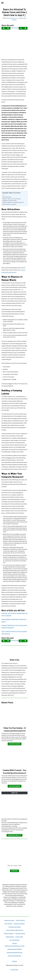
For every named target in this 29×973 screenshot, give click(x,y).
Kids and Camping (20, 933)
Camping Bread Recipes (14, 955)
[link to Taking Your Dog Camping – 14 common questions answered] (14, 715)
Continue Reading (14, 744)
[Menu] (2, 3)
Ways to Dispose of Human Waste (12, 199)
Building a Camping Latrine (10, 200)
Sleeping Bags (10, 937)
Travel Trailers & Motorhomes (14, 930)
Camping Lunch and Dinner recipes (14, 946)
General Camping (9, 933)
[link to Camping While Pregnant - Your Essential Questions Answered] (14, 757)
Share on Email (14, 27)
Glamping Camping (19, 923)
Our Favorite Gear (14, 940)
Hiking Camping (20, 920)
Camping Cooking (9, 920)
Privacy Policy (19, 937)
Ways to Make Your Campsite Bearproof (13, 202)
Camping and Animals (14, 927)
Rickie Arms (12, 18)
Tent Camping (8, 923)
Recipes (14, 943)
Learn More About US (14, 835)
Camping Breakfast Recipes (14, 952)
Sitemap (14, 961)
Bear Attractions (7, 197)
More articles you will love (9, 204)
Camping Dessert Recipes (14, 949)
